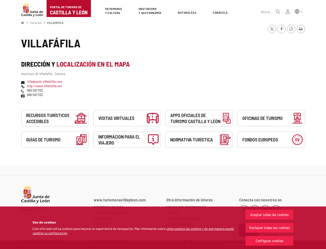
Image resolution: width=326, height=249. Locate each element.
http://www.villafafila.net (44, 86)
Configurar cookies (269, 240)
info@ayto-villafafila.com (44, 81)
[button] (298, 11)
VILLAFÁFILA (55, 23)
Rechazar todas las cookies (269, 227)
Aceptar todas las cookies (269, 214)
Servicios (36, 23)
